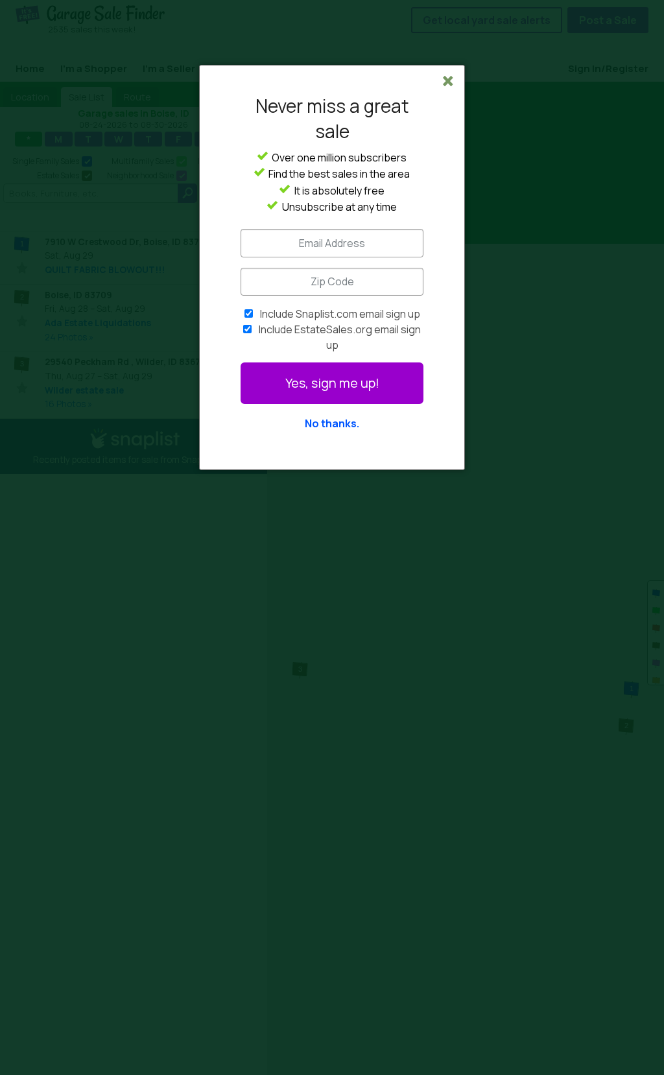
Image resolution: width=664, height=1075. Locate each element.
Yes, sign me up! (332, 383)
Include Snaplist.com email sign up (340, 314)
